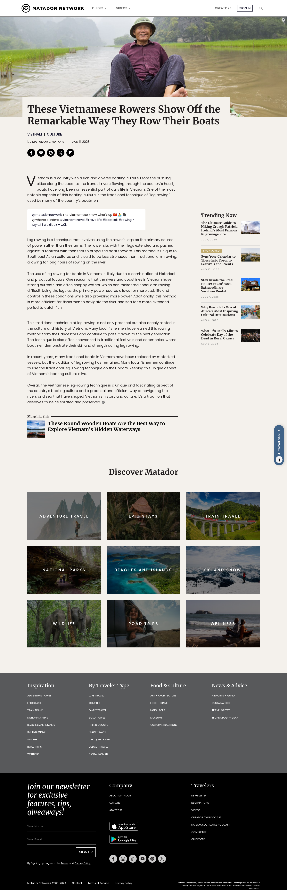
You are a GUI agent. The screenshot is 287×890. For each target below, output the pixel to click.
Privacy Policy (167, 471)
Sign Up (182, 461)
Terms (149, 471)
